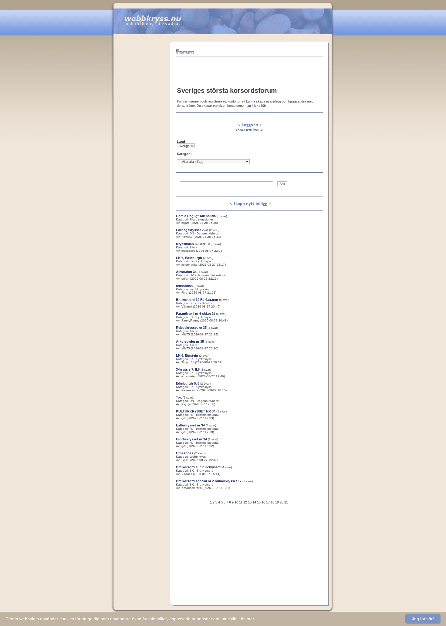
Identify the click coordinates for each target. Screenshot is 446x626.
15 (259, 502)
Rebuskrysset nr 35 (191, 327)
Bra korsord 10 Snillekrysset (198, 467)
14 (254, 502)
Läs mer (246, 618)
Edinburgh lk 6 (187, 383)
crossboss (184, 286)
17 (268, 502)
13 (250, 502)
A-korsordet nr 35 (190, 341)
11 (240, 502)
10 (236, 502)
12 (245, 502)
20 (281, 502)
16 (263, 502)
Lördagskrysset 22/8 (192, 230)
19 (277, 502)
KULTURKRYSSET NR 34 (195, 411)
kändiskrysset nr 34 (191, 439)
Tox (179, 397)
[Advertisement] (141, 133)
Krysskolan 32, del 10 (193, 244)
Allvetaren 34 (186, 272)
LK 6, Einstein (187, 355)
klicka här (259, 105)
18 (272, 502)
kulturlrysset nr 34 (190, 425)
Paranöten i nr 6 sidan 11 (195, 313)
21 (286, 502)
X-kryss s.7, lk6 (188, 369)
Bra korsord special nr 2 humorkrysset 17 (209, 481)
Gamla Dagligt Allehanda (196, 216)
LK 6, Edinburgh (189, 258)
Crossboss (184, 453)
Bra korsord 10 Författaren (197, 299)
